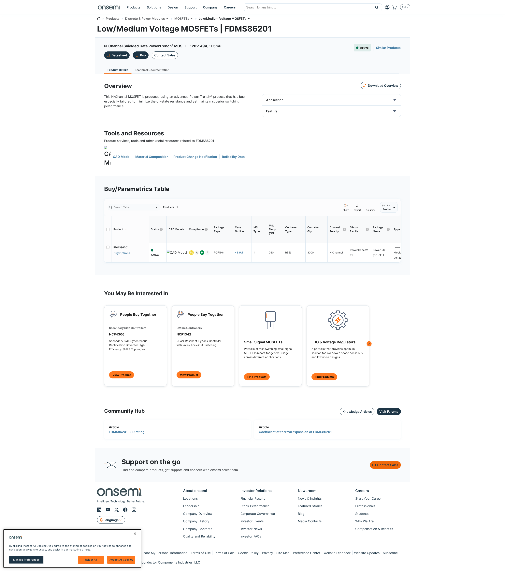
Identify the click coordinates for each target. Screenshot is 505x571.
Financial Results (252, 498)
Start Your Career (368, 498)
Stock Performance (254, 506)
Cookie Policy (248, 553)
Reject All (91, 559)
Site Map (283, 553)
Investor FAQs (250, 536)
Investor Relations (256, 491)
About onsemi (195, 491)
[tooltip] (357, 207)
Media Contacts (310, 521)
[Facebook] (126, 509)
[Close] (135, 533)
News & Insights (310, 498)
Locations (190, 498)
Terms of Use (201, 553)
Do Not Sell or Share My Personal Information (153, 553)
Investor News (251, 529)
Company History (196, 521)
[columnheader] (130, 229)
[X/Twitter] (117, 509)
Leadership (191, 506)
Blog (301, 514)
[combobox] (308, 7)
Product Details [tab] (118, 70)
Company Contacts (197, 529)
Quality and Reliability (199, 536)
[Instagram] (134, 509)
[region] (72, 548)
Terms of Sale (224, 553)
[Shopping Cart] (396, 7)
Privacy (267, 553)
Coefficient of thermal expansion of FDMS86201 (295, 432)
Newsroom (307, 491)
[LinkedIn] (100, 509)
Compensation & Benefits (374, 529)
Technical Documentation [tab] (152, 70)
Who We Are (364, 521)
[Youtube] (108, 509)
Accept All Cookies (121, 559)
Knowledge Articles (357, 412)
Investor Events (252, 521)
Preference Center (306, 553)
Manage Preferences (26, 559)
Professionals (365, 506)
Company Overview (197, 514)
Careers (362, 491)
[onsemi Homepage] (109, 7)
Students (361, 514)
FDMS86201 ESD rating (126, 432)
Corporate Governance (257, 514)
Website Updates (367, 553)
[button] (377, 7)
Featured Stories (310, 506)
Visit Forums (388, 412)
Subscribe (390, 553)
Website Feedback (337, 553)
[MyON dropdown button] (388, 7)
